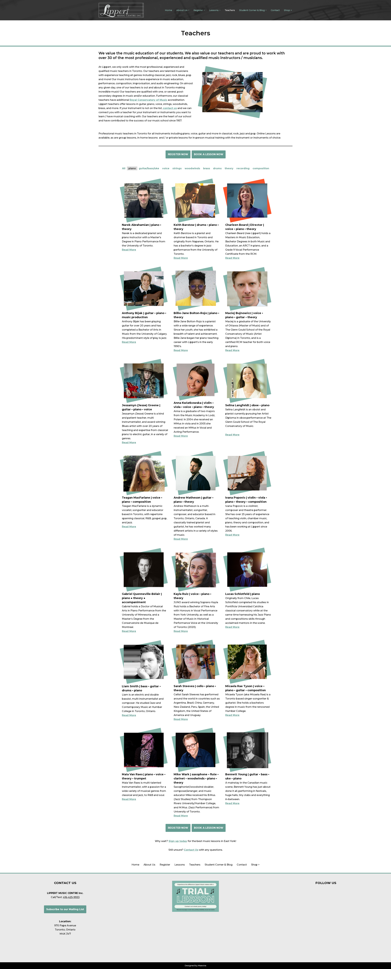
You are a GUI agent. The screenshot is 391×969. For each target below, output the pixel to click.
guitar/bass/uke (149, 168)
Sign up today (178, 841)
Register (165, 864)
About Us (149, 864)
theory (229, 168)
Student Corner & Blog (218, 864)
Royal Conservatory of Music (148, 99)
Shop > (288, 10)
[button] (188, 10)
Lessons (179, 864)
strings (177, 168)
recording (243, 168)
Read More (129, 249)
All (123, 168)
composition (261, 168)
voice (165, 168)
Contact (275, 10)
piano (132, 168)
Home (168, 10)
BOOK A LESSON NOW (208, 154)
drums (217, 168)
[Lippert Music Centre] (121, 10)
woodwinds (192, 168)
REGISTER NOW (178, 154)
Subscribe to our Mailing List (65, 909)
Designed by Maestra (195, 965)
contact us (170, 108)
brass (206, 168)
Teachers (230, 10)
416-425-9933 (71, 897)
